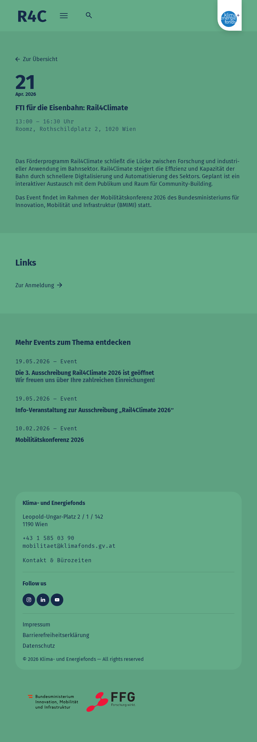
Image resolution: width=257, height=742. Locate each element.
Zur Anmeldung (35, 285)
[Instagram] (29, 599)
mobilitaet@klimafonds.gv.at (69, 546)
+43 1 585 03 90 (48, 538)
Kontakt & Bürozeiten (57, 560)
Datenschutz (39, 645)
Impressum (36, 624)
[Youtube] (57, 599)
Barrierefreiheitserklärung (56, 635)
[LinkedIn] (43, 599)
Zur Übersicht (39, 59)
